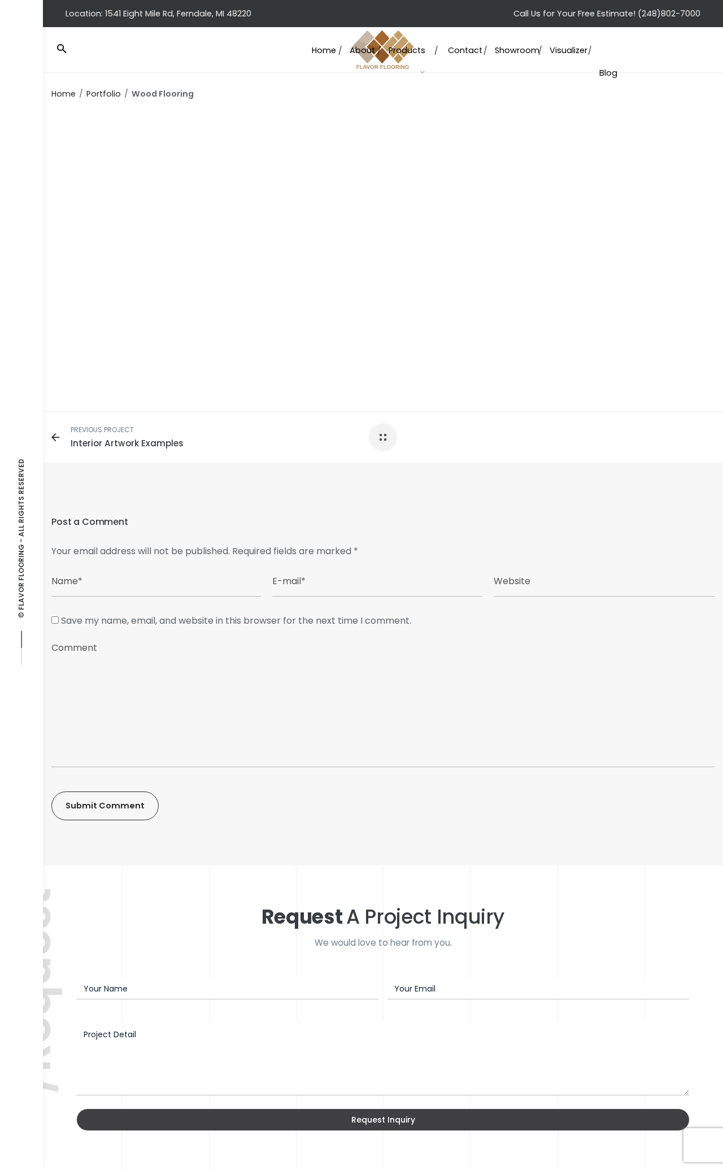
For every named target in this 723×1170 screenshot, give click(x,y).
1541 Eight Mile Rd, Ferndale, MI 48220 (178, 13)
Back (154, 220)
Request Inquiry (383, 1119)
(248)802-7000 (669, 13)
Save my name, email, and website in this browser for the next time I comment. (236, 620)
